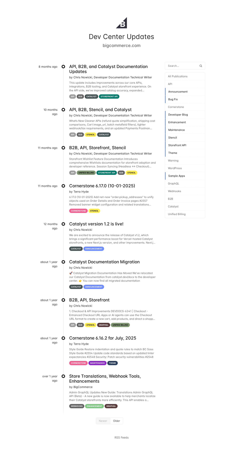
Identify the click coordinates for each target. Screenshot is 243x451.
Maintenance (176, 130)
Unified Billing (177, 214)
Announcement (177, 91)
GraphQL (173, 183)
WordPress (175, 168)
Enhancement (177, 122)
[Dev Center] (121, 23)
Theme (172, 153)
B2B (170, 198)
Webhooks (174, 191)
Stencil (172, 137)
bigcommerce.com (122, 45)
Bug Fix (173, 99)
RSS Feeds (122, 437)
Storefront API (177, 145)
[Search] (201, 65)
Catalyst (173, 206)
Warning (173, 160)
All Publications (177, 76)
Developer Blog (178, 114)
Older (116, 421)
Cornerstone (176, 107)
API (170, 84)
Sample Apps (176, 176)
